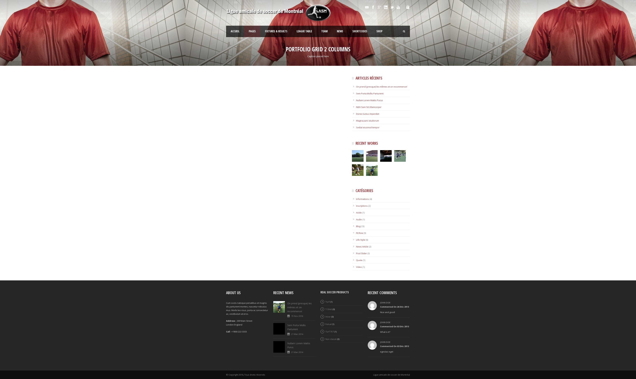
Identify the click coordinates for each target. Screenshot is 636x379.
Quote (359, 260)
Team (324, 31)
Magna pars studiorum (367, 120)
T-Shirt (328, 309)
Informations (362, 199)
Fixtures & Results (276, 31)
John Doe (385, 302)
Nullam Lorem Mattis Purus (369, 100)
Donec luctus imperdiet (367, 113)
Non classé (331, 339)
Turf (327, 301)
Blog (358, 226)
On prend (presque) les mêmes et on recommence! (381, 86)
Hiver (328, 316)
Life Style (360, 239)
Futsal (328, 324)
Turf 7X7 (329, 331)
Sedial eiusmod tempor (367, 127)
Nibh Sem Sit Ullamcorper (368, 107)
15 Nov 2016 (297, 316)
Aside (359, 212)
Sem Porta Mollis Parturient (369, 93)
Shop (379, 31)
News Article (362, 246)
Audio (359, 219)
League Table (304, 31)
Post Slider (361, 253)
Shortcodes (359, 31)
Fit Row (359, 233)
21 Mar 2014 (297, 334)
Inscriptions (362, 205)
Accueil (235, 31)
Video (359, 266)
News (340, 31)
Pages (252, 31)
